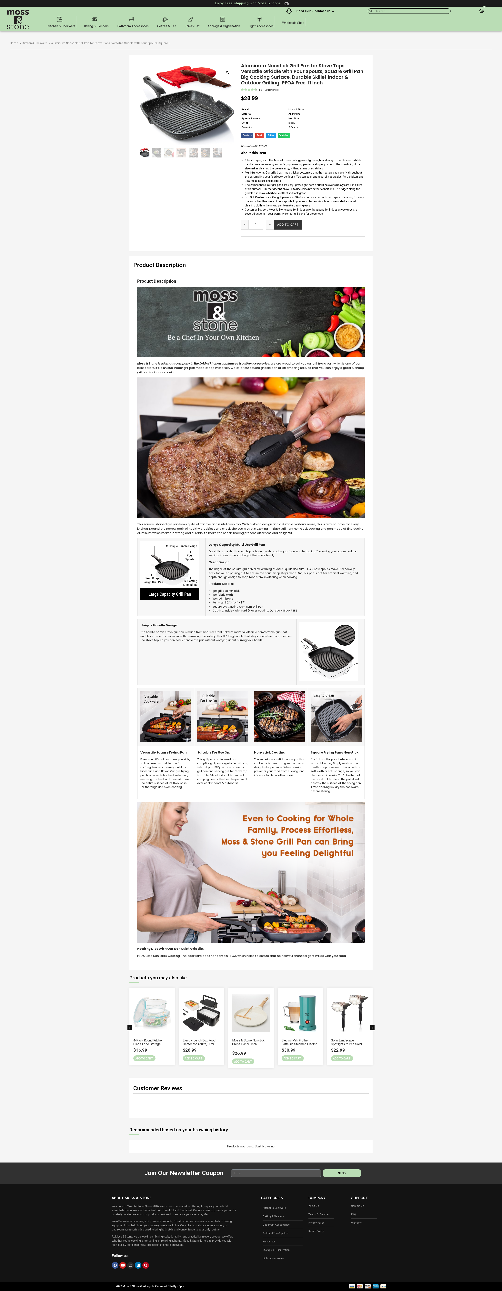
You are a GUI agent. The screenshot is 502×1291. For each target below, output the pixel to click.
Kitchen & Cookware (35, 43)
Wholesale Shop (293, 23)
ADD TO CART (287, 224)
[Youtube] (122, 1265)
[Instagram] (130, 1265)
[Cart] (481, 10)
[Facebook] (115, 1265)
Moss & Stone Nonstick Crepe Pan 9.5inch (199, 1042)
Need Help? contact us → (315, 11)
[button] (129, 1027)
